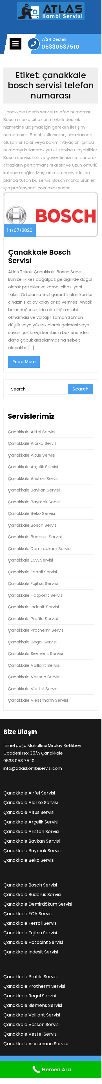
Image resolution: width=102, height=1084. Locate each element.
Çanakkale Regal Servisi (32, 642)
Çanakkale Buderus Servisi (35, 537)
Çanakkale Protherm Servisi (36, 630)
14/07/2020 (19, 230)
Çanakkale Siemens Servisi (35, 653)
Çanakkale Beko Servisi (31, 513)
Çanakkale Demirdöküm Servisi (39, 548)
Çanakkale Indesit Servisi (33, 607)
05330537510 (60, 47)
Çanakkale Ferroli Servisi (32, 572)
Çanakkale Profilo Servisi (33, 618)
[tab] (15, 44)
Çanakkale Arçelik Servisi (33, 467)
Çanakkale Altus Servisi (31, 455)
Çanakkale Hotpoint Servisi (35, 595)
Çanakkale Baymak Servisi (34, 502)
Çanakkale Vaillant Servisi (34, 665)
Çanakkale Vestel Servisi (33, 689)
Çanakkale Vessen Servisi (34, 677)
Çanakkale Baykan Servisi (34, 490)
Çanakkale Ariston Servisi (33, 478)
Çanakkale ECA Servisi (30, 560)
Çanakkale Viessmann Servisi (38, 700)
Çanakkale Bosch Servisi (39, 256)
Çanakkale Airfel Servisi (31, 432)
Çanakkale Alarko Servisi (32, 443)
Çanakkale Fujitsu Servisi (33, 583)
